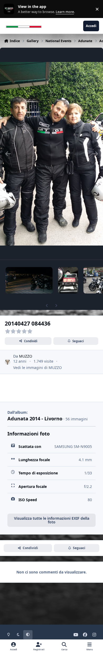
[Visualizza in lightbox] (51, 154)
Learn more (10, 9)
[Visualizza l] (29, 280)
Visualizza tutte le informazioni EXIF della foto (51, 520)
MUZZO (25, 356)
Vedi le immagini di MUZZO (37, 367)
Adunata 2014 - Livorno (34, 418)
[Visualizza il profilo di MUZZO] (7, 362)
